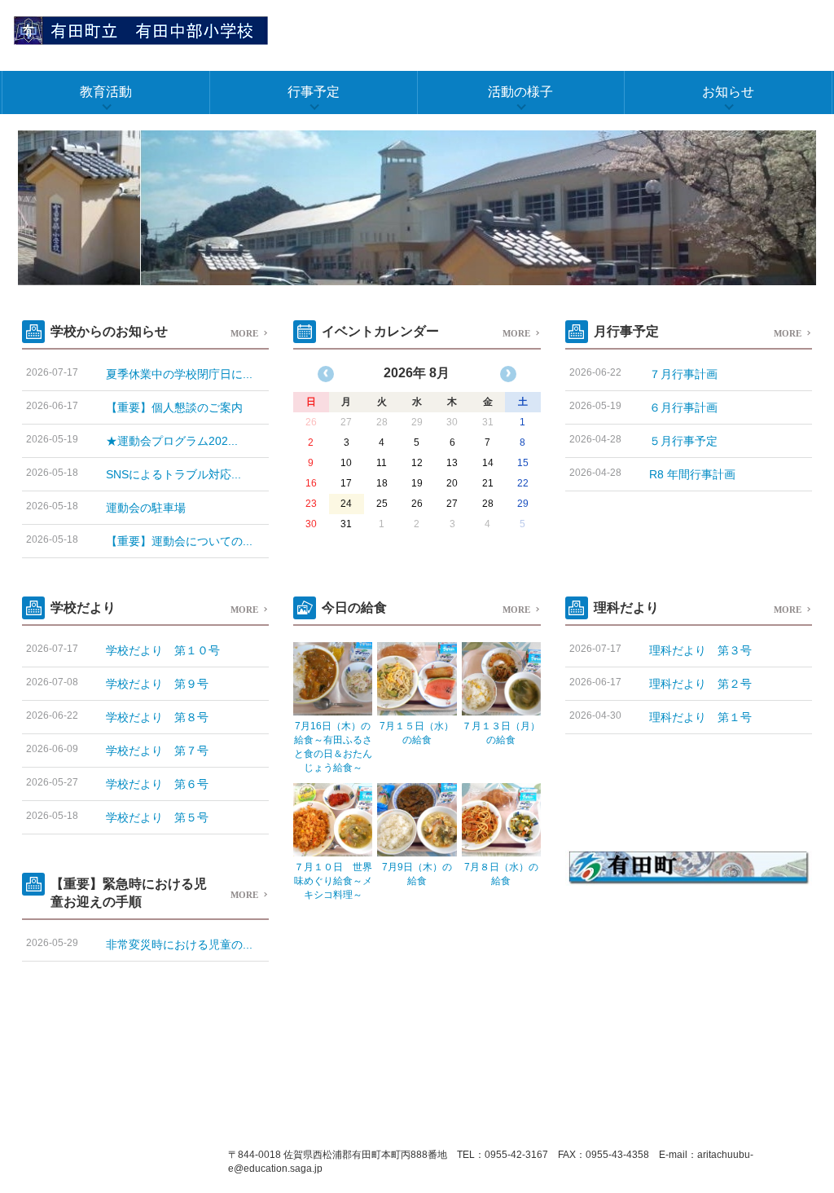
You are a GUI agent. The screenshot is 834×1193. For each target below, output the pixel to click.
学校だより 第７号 (157, 750)
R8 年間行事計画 (692, 474)
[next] (508, 374)
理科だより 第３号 (700, 650)
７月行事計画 (683, 374)
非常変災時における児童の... (179, 944)
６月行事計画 (683, 407)
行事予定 (314, 92)
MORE (244, 333)
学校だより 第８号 (157, 717)
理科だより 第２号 (700, 683)
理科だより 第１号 (700, 717)
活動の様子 (520, 92)
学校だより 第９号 (157, 683)
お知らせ (728, 92)
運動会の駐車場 (146, 507)
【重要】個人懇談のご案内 (174, 407)
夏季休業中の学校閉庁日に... (179, 374)
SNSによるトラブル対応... (173, 474)
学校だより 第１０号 (163, 650)
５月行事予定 (683, 440)
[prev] (326, 374)
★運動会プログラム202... (172, 440)
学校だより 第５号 (157, 817)
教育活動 (106, 92)
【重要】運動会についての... (179, 541)
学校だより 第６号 (157, 783)
